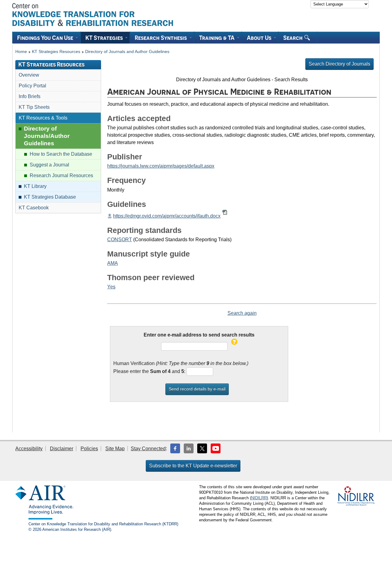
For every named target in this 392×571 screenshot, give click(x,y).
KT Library (35, 186)
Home (21, 51)
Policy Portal (32, 85)
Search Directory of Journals (339, 64)
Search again (242, 313)
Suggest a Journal (49, 164)
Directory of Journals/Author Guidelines (47, 136)
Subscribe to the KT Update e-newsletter (193, 465)
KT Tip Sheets (34, 107)
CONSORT (119, 239)
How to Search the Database (61, 154)
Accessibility (29, 448)
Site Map (115, 448)
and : (167, 371)
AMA (112, 263)
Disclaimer (61, 448)
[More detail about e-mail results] (234, 346)
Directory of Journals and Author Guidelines (127, 51)
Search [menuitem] (293, 37)
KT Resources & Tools (43, 117)
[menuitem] (46, 38)
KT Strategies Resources (56, 51)
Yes (111, 286)
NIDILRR (259, 498)
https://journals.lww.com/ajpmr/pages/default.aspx (160, 166)
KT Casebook (34, 207)
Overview (29, 75)
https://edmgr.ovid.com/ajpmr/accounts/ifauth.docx (167, 216)
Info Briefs (29, 96)
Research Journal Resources (61, 175)
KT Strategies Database (50, 197)
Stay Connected (148, 448)
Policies (89, 448)
